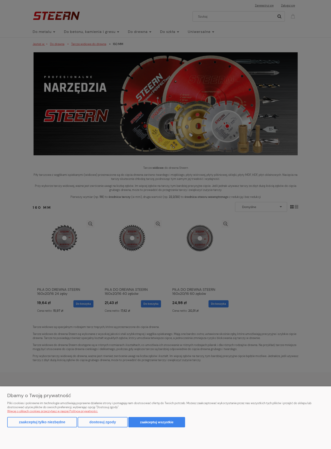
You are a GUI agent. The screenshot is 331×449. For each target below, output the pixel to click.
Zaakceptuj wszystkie (156, 422)
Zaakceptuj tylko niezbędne (42, 422)
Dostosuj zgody (102, 422)
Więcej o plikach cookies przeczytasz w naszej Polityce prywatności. (52, 411)
